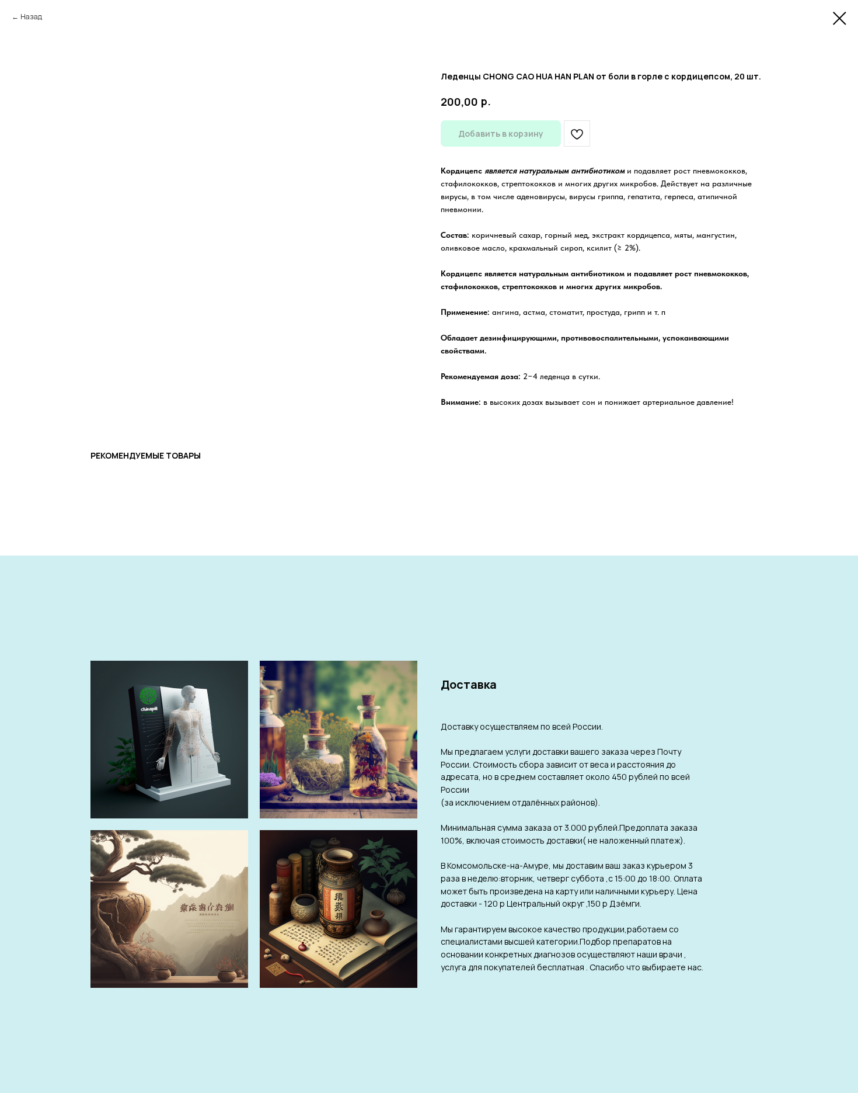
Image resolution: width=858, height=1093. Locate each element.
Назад (31, 17)
